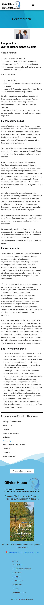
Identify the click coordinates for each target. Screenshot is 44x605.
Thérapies (16, 577)
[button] (33, 5)
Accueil (15, 561)
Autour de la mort (9, 456)
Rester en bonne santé (11, 433)
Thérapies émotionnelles (12, 422)
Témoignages (17, 581)
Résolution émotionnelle (22, 569)
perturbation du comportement (14, 445)
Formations (17, 573)
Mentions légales (19, 592)
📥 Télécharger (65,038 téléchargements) (22, 552)
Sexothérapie (8, 441)
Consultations (17, 565)
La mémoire (7, 448)
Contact (15, 589)
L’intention (6, 452)
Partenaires (17, 585)
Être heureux (7, 425)
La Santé (6, 429)
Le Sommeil (7, 437)
